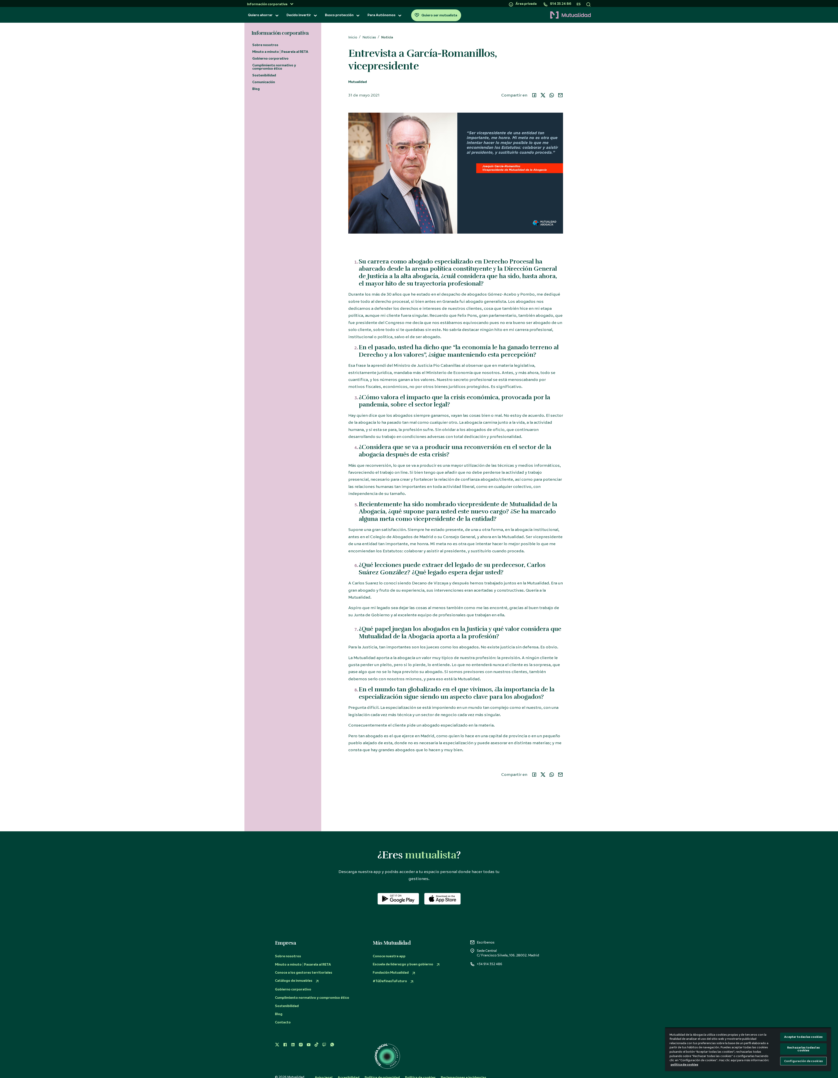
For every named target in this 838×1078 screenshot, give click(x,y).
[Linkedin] (293, 1044)
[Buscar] (588, 4)
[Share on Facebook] (534, 95)
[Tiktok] (316, 1044)
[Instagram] (301, 1044)
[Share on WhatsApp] (551, 95)
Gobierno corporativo (270, 58)
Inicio (352, 37)
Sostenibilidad (264, 75)
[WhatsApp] (332, 1044)
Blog (256, 89)
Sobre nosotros (265, 45)
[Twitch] (324, 1044)
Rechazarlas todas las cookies (803, 1049)
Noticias (369, 37)
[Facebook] (285, 1044)
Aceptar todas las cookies (803, 1037)
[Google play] (398, 899)
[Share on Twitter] (543, 95)
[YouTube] (308, 1044)
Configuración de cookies (803, 1061)
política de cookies (684, 1064)
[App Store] (442, 899)
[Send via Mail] (560, 95)
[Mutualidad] (527, 15)
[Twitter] (277, 1044)
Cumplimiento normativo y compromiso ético (274, 67)
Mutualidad (357, 82)
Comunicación (263, 82)
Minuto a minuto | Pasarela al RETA (280, 52)
